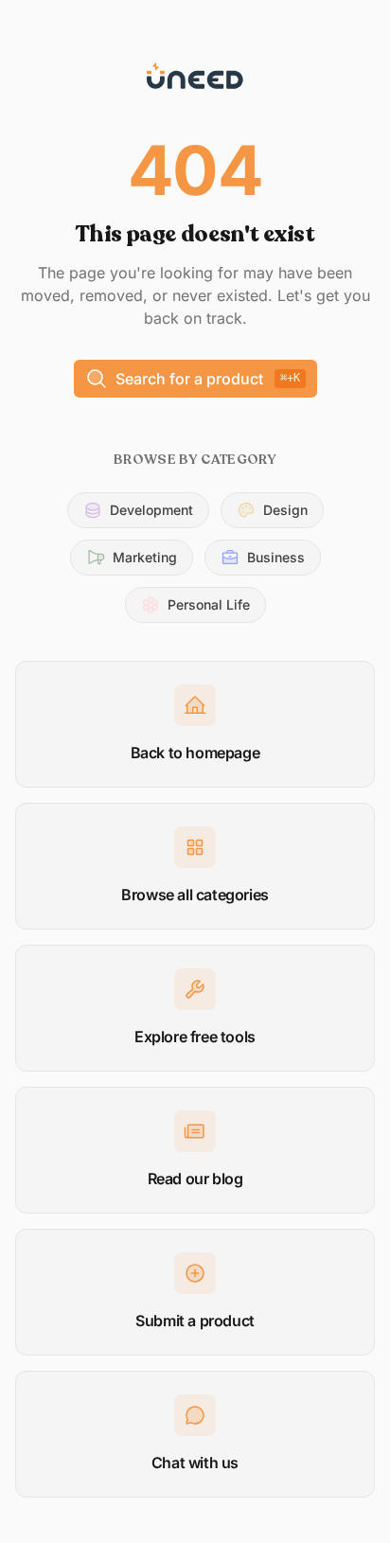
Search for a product (207, 378)
